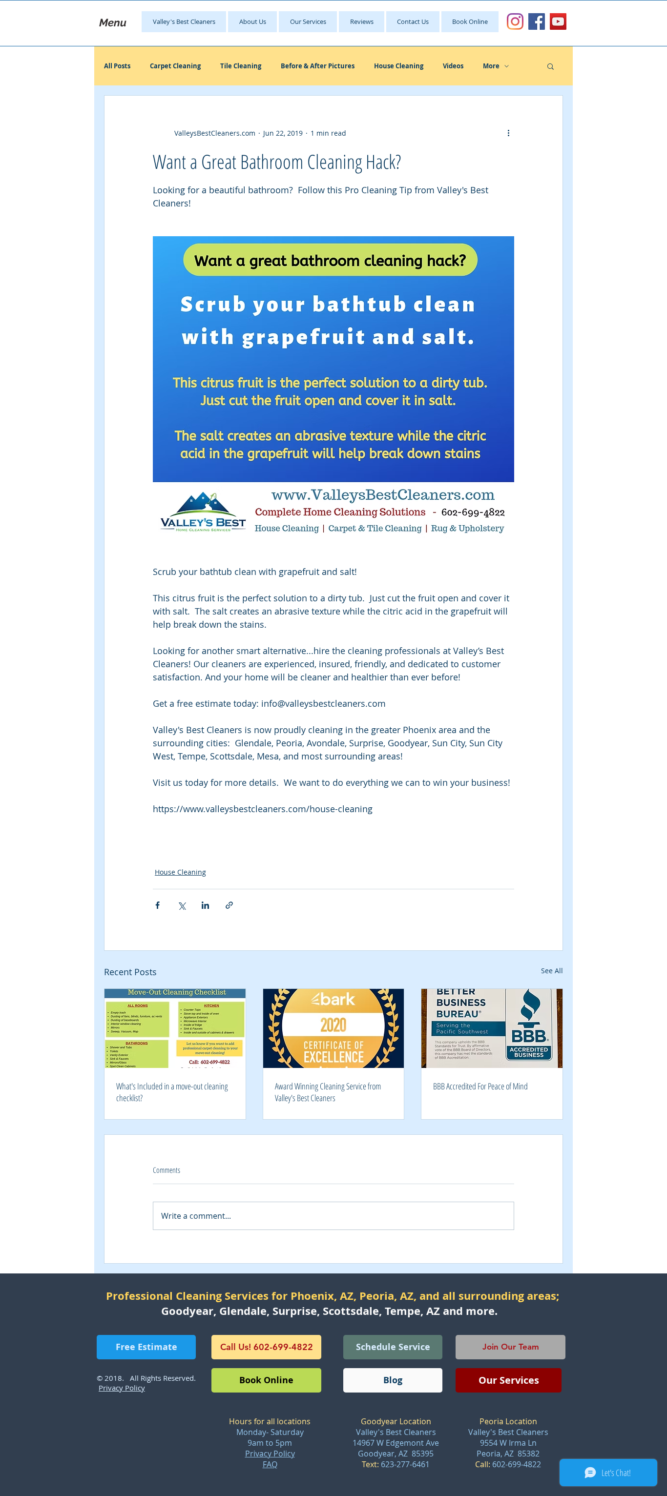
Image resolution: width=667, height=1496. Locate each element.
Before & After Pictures (317, 66)
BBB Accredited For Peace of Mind (480, 1086)
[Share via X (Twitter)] (181, 905)
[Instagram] (515, 21)
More (491, 66)
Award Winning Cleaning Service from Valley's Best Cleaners (328, 1092)
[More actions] (508, 133)
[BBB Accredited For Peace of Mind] (492, 1028)
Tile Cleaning (240, 66)
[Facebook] (536, 21)
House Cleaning (398, 66)
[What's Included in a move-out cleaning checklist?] (175, 1028)
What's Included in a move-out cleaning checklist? (172, 1092)
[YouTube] (558, 21)
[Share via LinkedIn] (205, 905)
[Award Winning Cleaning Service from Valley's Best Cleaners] (333, 1028)
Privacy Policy (270, 1453)
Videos (453, 66)
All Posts (117, 66)
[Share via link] (229, 905)
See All (552, 970)
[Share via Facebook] (157, 905)
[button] (550, 66)
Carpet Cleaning (175, 66)
